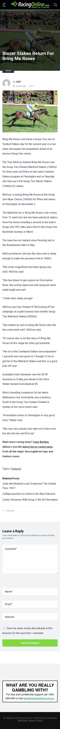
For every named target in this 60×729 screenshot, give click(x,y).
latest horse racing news (38, 446)
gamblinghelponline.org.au (39, 698)
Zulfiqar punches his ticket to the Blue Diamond (28, 493)
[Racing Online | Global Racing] (30, 4)
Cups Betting (41, 442)
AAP (18, 81)
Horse (8, 70)
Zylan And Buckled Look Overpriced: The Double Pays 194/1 (29, 485)
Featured (16, 468)
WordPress (22, 720)
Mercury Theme (36, 720)
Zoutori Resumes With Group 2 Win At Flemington (30, 499)
